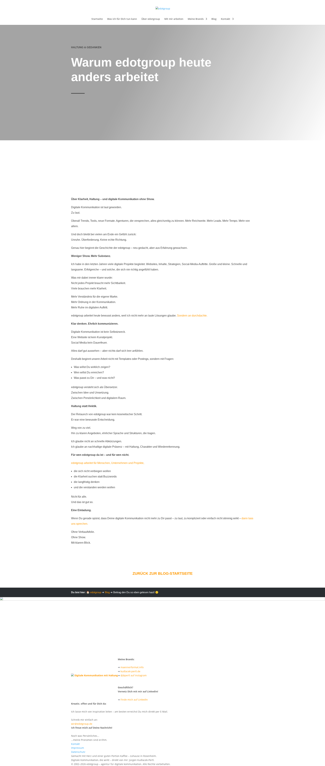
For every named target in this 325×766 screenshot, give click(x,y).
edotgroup (95, 592)
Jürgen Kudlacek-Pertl (109, 128)
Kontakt (225, 19)
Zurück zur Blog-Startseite (163, 573)
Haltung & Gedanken (86, 47)
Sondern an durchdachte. (192, 315)
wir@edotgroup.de (81, 723)
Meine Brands (196, 19)
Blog (213, 19)
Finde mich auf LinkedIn (134, 699)
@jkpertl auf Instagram (134, 675)
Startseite (97, 19)
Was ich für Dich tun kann (122, 19)
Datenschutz (78, 751)
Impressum (77, 747)
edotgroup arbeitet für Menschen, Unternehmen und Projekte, (107, 463)
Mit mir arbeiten (173, 19)
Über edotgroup (150, 19)
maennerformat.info (132, 667)
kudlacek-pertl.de (130, 671)
